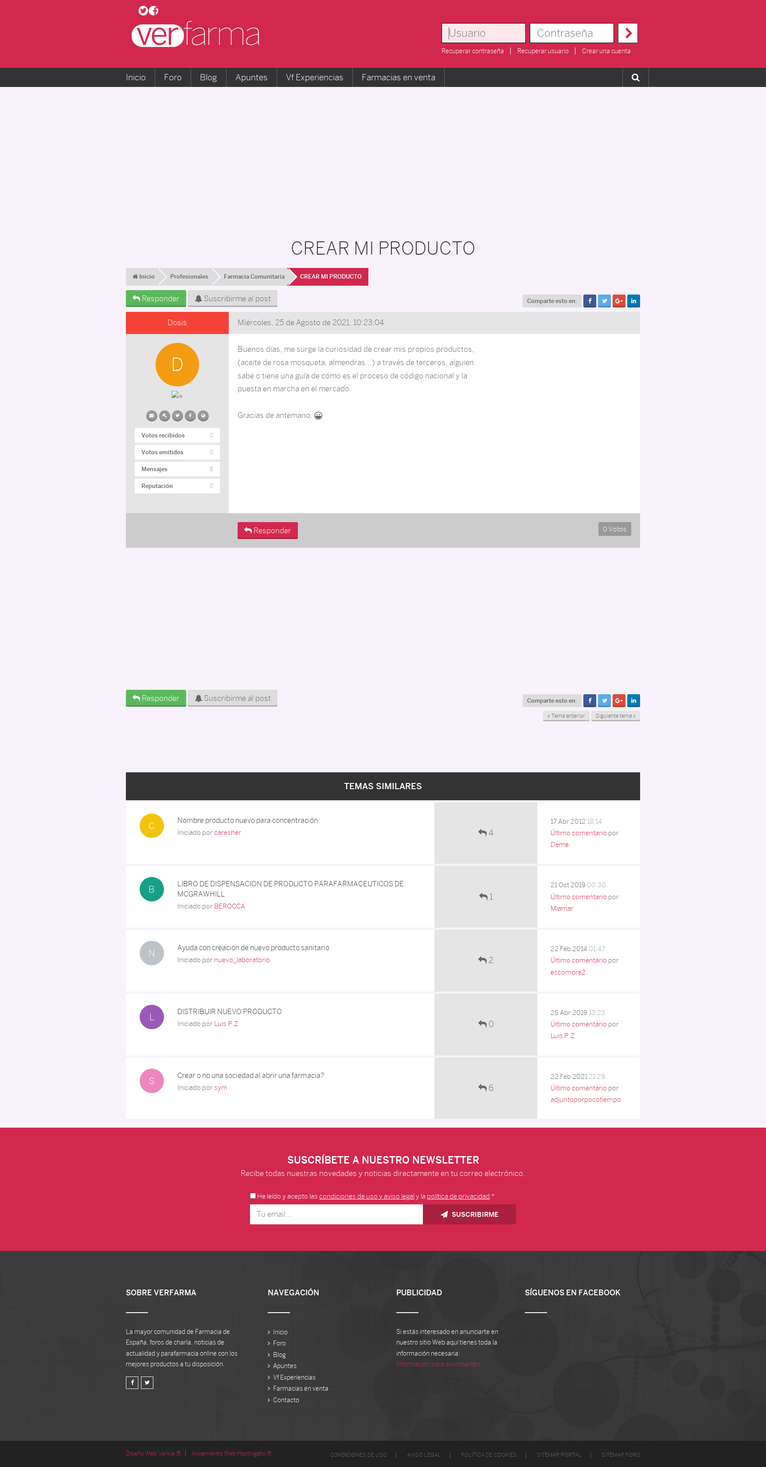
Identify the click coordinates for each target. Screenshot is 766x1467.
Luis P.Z (226, 1023)
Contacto (286, 1400)
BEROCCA (229, 906)
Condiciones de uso (358, 1455)
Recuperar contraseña (473, 51)
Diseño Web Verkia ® (153, 1453)
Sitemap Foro (621, 1455)
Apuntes (251, 77)
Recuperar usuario (543, 51)
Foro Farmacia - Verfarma (198, 34)
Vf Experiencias (315, 77)
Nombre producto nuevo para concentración (247, 820)
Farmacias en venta (398, 77)
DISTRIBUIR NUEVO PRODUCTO (229, 1011)
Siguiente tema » (616, 716)
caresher (227, 832)
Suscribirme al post (236, 298)
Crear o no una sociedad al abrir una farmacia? (250, 1075)
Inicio (136, 77)
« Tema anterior (566, 716)
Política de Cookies (489, 1455)
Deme (560, 844)
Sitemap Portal (559, 1455)
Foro (173, 77)
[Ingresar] (628, 33)
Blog (208, 77)
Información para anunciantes (438, 1364)
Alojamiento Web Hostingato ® (232, 1453)
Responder (160, 298)
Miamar (562, 908)
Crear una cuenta (606, 51)
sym (220, 1087)
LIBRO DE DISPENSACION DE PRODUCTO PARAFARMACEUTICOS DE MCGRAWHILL (290, 889)
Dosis (177, 322)
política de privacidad (458, 1196)
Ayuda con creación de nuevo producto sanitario (253, 948)
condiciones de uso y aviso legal (366, 1196)
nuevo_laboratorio (242, 960)
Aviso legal (424, 1455)
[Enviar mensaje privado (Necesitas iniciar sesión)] (151, 414)
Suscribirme (474, 1214)
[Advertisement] (383, 158)
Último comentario (579, 833)
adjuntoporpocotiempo (586, 1099)
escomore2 (568, 972)
